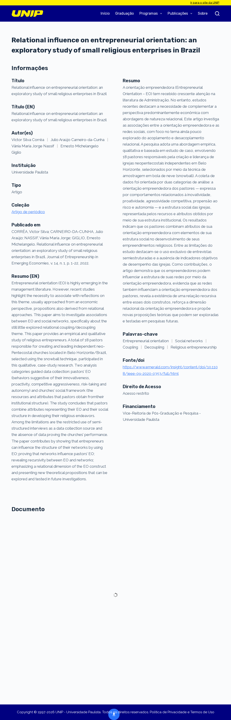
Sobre (203, 13)
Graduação (124, 13)
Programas (148, 13)
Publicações (178, 13)
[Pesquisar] (217, 13)
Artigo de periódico (28, 212)
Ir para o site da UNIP (204, 2)
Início (105, 13)
